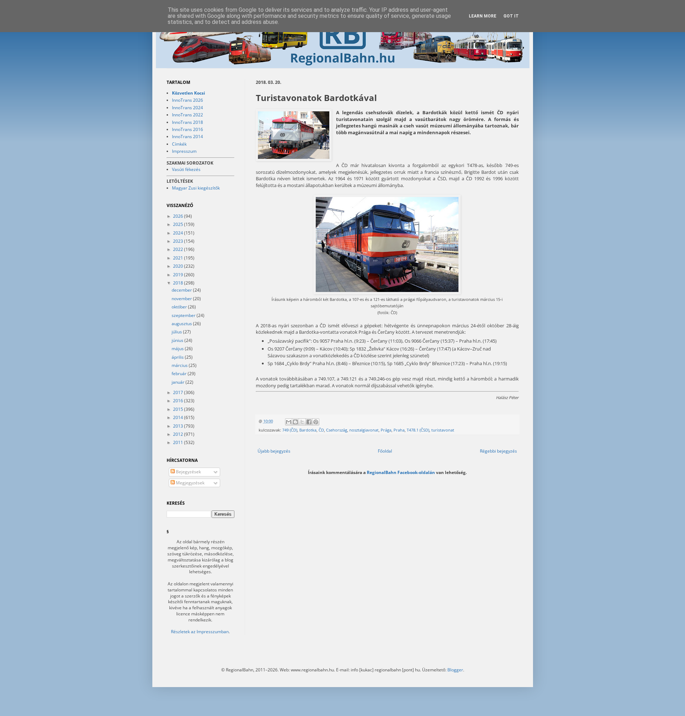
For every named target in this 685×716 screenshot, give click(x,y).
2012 (178, 434)
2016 (178, 401)
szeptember (184, 315)
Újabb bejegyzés (274, 451)
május (178, 349)
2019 (178, 275)
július (177, 332)
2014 (178, 417)
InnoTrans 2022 (187, 115)
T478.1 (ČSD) (418, 430)
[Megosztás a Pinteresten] (315, 421)
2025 (178, 224)
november (182, 299)
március (180, 365)
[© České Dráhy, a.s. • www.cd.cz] (293, 135)
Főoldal (385, 451)
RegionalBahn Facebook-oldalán (401, 472)
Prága (386, 430)
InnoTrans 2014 (187, 136)
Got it (511, 16)
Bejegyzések (188, 472)
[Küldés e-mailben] (288, 421)
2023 (178, 241)
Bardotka (307, 430)
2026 (178, 216)
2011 (178, 442)
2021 (178, 258)
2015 (178, 409)
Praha (399, 430)
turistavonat (442, 430)
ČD (321, 430)
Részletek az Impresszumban (200, 632)
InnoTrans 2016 (187, 129)
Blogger (455, 670)
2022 (178, 249)
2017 (178, 392)
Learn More (482, 16)
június (178, 340)
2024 (178, 233)
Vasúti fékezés (186, 169)
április (178, 357)
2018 (178, 283)
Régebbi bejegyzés (498, 451)
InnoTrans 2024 (187, 108)
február (180, 373)
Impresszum (184, 151)
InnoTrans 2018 (187, 122)
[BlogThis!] (295, 421)
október (180, 307)
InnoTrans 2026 (187, 100)
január (179, 382)
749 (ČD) (289, 430)
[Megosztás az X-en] (302, 421)
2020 (178, 266)
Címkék (179, 144)
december (182, 290)
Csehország (336, 430)
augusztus (182, 324)
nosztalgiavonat (364, 430)
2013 (178, 426)
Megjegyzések (189, 483)
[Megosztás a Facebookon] (309, 421)
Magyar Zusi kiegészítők (196, 188)
